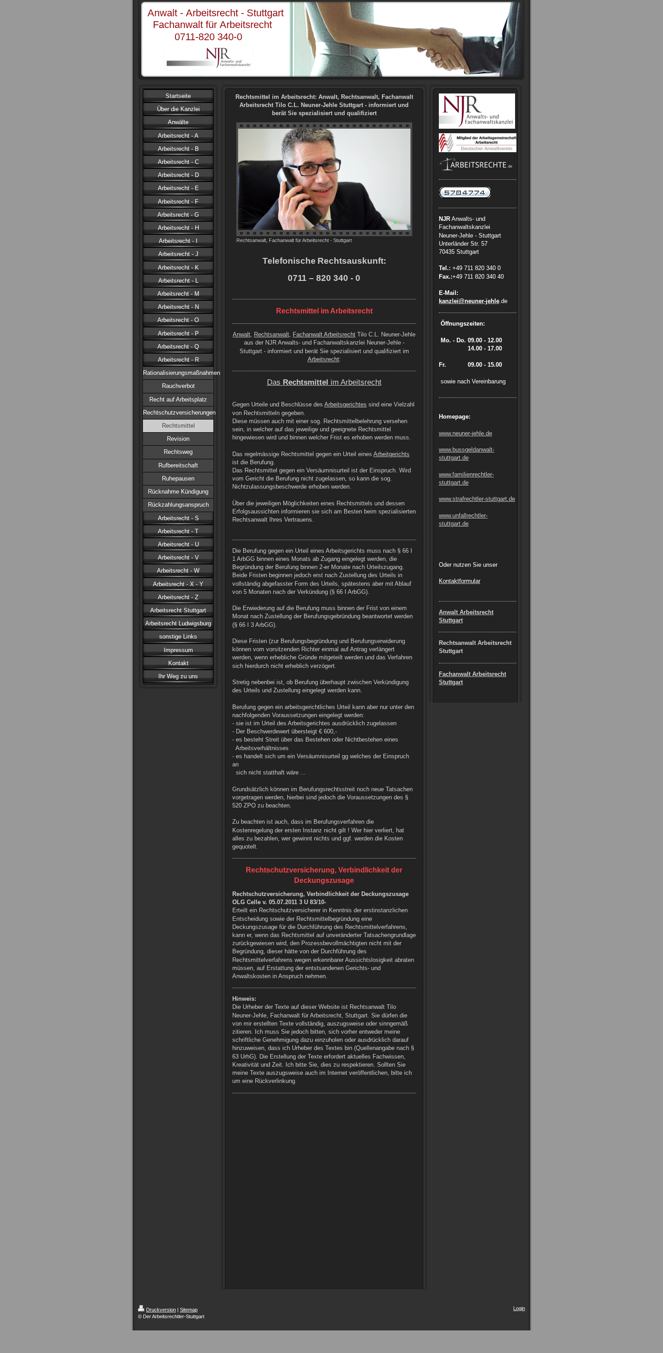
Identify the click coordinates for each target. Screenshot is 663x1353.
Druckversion (161, 1309)
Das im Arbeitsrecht (324, 382)
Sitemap (189, 1309)
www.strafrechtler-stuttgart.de (477, 498)
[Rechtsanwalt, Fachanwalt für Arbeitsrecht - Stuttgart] (324, 179)
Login (519, 1308)
